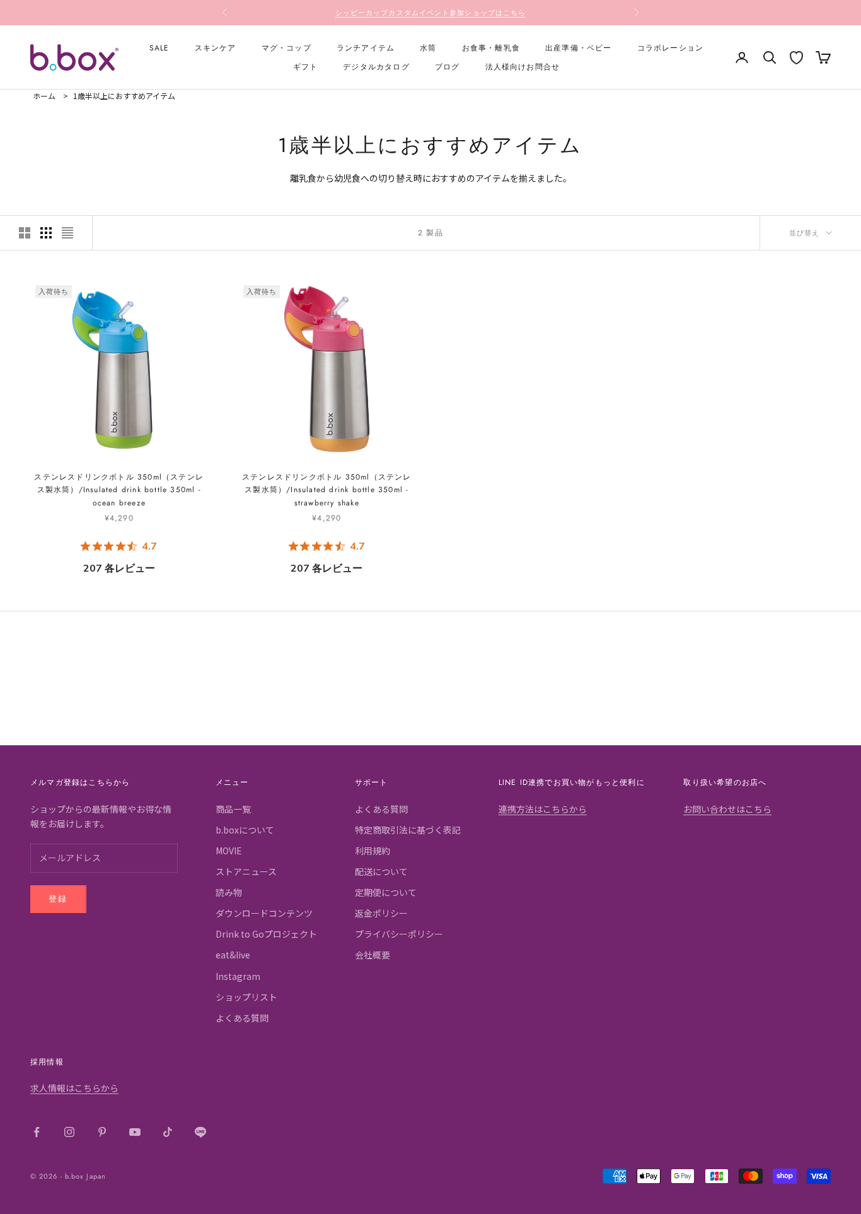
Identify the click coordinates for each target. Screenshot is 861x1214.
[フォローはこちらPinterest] (102, 1132)
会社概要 (372, 954)
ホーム (44, 95)
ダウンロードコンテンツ (264, 913)
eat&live (233, 954)
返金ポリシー (381, 913)
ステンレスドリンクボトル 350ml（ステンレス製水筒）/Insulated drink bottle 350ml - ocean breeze (119, 490)
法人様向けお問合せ (522, 67)
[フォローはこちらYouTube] (135, 1132)
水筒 (428, 48)
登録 (58, 899)
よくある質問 (242, 1017)
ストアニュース (246, 871)
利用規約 (372, 850)
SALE (159, 48)
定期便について (386, 892)
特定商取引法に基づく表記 (408, 829)
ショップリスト (246, 997)
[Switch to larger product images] (24, 233)
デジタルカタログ (376, 67)
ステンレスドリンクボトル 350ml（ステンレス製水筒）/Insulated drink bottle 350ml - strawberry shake (327, 490)
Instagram (238, 976)
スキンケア (215, 48)
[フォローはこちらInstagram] (69, 1132)
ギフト (305, 67)
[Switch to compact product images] (67, 233)
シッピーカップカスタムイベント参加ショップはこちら (430, 13)
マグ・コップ (286, 48)
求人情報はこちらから (74, 1087)
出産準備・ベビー (578, 48)
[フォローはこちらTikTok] (167, 1132)
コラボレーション (670, 48)
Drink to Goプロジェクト (266, 934)
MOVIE (229, 850)
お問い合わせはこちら (727, 809)
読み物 (229, 892)
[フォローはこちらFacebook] (36, 1132)
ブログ (447, 67)
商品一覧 (233, 809)
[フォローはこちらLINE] (200, 1132)
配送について (381, 871)
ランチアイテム (366, 48)
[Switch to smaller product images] (46, 233)
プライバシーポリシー (399, 934)
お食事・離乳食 (491, 48)
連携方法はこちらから (543, 809)
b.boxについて (245, 829)
